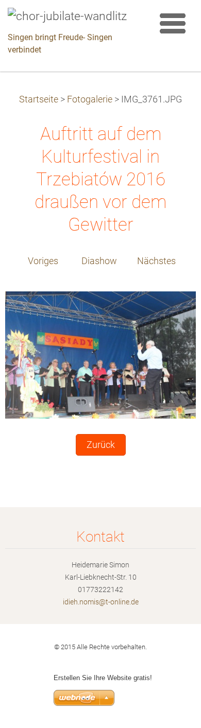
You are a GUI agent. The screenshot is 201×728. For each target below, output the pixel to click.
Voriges (43, 261)
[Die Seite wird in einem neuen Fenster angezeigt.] (100, 354)
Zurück (101, 445)
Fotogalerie (89, 99)
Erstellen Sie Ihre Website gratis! (103, 678)
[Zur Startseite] (73, 16)
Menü (172, 23)
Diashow (99, 261)
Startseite (38, 99)
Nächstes (156, 261)
